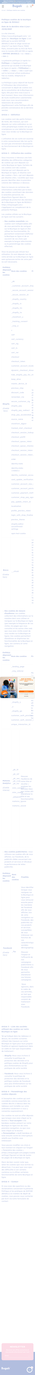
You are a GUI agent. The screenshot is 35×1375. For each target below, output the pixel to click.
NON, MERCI (26, 696)
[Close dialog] (34, 677)
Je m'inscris (26, 691)
